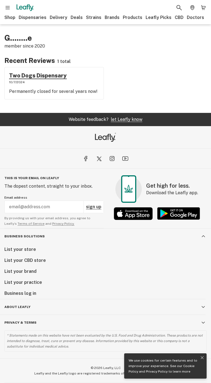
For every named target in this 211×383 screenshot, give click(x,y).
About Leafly (17, 307)
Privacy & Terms (20, 322)
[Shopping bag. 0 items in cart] (203, 7)
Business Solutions (24, 236)
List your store (20, 249)
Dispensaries (32, 17)
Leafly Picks (158, 17)
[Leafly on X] (99, 158)
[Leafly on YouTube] (125, 158)
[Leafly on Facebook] (85, 158)
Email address (15, 197)
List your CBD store (25, 260)
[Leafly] (25, 7)
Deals (77, 17)
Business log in (20, 293)
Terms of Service (31, 224)
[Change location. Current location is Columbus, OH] (192, 7)
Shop (9, 17)
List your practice (23, 282)
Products (132, 17)
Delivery (58, 17)
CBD (179, 17)
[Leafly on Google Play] (178, 213)
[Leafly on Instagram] (112, 158)
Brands (112, 17)
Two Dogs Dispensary (38, 75)
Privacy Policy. (63, 224)
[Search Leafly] (179, 7)
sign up (93, 206)
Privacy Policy (157, 371)
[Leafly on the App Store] (133, 213)
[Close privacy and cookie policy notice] (202, 358)
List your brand (20, 271)
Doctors (195, 17)
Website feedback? (105, 119)
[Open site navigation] (7, 7)
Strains (93, 17)
